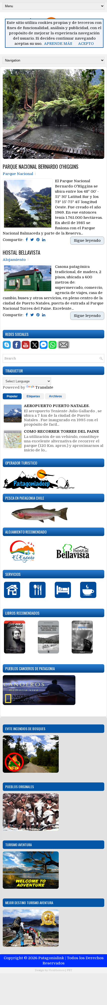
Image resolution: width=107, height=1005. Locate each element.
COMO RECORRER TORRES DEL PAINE (61, 431)
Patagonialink (51, 958)
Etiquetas (33, 396)
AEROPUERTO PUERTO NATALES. (57, 406)
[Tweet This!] (32, 239)
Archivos (55, 396)
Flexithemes (56, 970)
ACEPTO (86, 43)
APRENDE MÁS (58, 43)
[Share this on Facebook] (26, 239)
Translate (44, 387)
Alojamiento (14, 259)
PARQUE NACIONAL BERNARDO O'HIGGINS (40, 166)
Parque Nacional (18, 174)
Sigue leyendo (87, 240)
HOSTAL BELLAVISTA (21, 252)
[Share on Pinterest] (38, 239)
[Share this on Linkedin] (44, 239)
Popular (12, 396)
